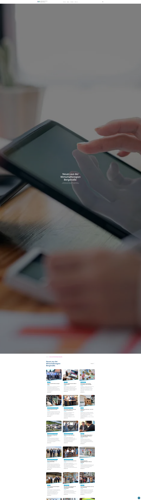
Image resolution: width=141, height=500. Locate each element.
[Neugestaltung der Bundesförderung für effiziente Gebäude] (87, 452)
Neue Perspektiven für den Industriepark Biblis (52, 461)
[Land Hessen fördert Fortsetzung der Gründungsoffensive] (70, 401)
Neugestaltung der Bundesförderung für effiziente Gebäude (86, 461)
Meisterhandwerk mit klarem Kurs (70, 460)
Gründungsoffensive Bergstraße (68, 433)
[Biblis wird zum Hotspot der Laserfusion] (54, 426)
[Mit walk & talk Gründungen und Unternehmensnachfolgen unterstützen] (70, 478)
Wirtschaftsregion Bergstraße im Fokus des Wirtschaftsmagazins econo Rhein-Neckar (86, 436)
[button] (64, 2)
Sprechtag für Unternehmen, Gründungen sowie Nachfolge (86, 384)
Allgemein (65, 382)
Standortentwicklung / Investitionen (52, 433)
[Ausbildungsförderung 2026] (54, 401)
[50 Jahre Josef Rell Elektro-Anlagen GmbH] (54, 375)
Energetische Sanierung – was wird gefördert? (87, 410)
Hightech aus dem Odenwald (69, 435)
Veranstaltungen (83, 382)
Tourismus (82, 485)
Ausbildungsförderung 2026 (52, 409)
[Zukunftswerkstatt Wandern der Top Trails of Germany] (87, 478)
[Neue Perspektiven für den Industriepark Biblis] (54, 452)
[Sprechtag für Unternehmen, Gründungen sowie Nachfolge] (87, 375)
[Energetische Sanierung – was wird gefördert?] (87, 401)
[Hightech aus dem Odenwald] (70, 426)
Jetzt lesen (49, 392)
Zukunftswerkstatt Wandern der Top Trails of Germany (87, 487)
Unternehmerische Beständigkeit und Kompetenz (53, 487)
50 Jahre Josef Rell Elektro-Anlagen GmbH (53, 384)
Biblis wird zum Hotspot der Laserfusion (52, 435)
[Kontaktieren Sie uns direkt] (139, 498)
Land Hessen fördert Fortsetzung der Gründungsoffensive (70, 410)
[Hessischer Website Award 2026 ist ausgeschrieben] (70, 375)
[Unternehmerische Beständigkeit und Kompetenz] (54, 478)
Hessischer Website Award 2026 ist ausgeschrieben (70, 384)
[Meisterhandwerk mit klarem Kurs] (70, 452)
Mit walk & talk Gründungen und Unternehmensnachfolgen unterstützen (70, 487)
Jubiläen (49, 382)
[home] (42, 2)
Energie (82, 459)
